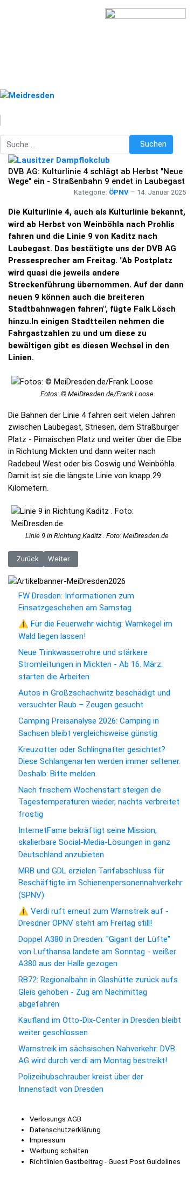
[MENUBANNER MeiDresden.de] (27, 95)
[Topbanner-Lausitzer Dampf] (59, 160)
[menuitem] (55, 1119)
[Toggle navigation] (95, 132)
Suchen (153, 144)
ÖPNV (119, 192)
